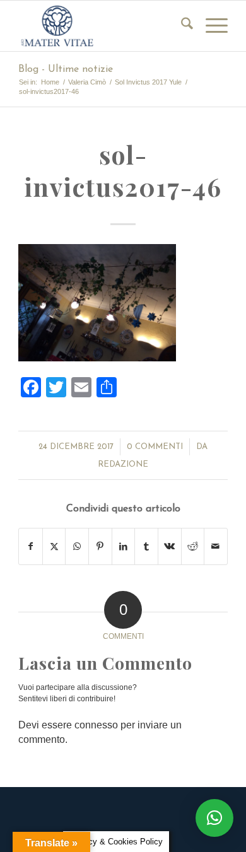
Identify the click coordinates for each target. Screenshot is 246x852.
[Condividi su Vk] (169, 546)
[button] (214, 818)
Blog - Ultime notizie (65, 69)
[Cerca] (180, 26)
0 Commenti (155, 447)
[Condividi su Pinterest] (100, 546)
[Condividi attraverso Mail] (215, 546)
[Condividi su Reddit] (193, 546)
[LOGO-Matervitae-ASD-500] (101, 26)
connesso (96, 725)
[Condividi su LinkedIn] (123, 546)
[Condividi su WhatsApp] (77, 546)
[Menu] (210, 26)
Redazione (123, 464)
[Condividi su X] (54, 546)
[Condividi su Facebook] (30, 546)
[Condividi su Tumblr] (146, 546)
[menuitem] (180, 26)
